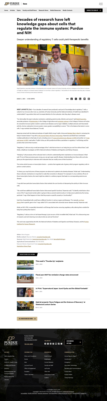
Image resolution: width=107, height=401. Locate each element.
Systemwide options (70, 342)
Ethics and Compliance (30, 356)
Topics (19, 10)
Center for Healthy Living (10, 362)
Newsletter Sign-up (92, 10)
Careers (6, 359)
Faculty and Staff (48, 365)
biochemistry (34, 121)
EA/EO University (32, 393)
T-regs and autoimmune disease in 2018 (64, 138)
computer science (63, 121)
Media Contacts (67, 10)
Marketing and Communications (73, 368)
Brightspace (47, 359)
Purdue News (68, 371)
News (25, 3)
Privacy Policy (76, 393)
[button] (88, 98)
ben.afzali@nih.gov (59, 239)
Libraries (6, 379)
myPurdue (47, 368)
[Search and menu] (101, 4)
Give (25, 362)
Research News (43, 10)
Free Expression (53, 393)
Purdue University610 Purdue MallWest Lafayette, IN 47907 (30, 338)
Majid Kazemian (81, 119)
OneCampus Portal (49, 374)
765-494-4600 (28, 344)
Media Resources (55, 10)
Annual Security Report (70, 356)
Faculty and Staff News (30, 10)
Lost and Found (28, 365)
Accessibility (24, 393)
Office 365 (47, 371)
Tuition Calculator (28, 374)
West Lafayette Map (9, 356)
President (26, 371)
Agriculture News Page (24, 246)
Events (26, 359)
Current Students (48, 362)
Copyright (35, 391)
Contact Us (83, 393)
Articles (12, 10)
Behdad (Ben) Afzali (74, 133)
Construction (68, 359)
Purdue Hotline (68, 374)
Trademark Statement (68, 391)
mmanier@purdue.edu (43, 237)
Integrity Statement (43, 393)
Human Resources (9, 376)
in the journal (50, 136)
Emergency (67, 362)
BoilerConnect (48, 356)
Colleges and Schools (9, 365)
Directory (6, 368)
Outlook (46, 377)
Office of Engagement (30, 368)
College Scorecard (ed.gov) (65, 393)
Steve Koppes (31, 99)
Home (6, 10)
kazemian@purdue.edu (40, 239)
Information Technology (71, 365)
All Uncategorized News (26, 319)
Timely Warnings (69, 377)
